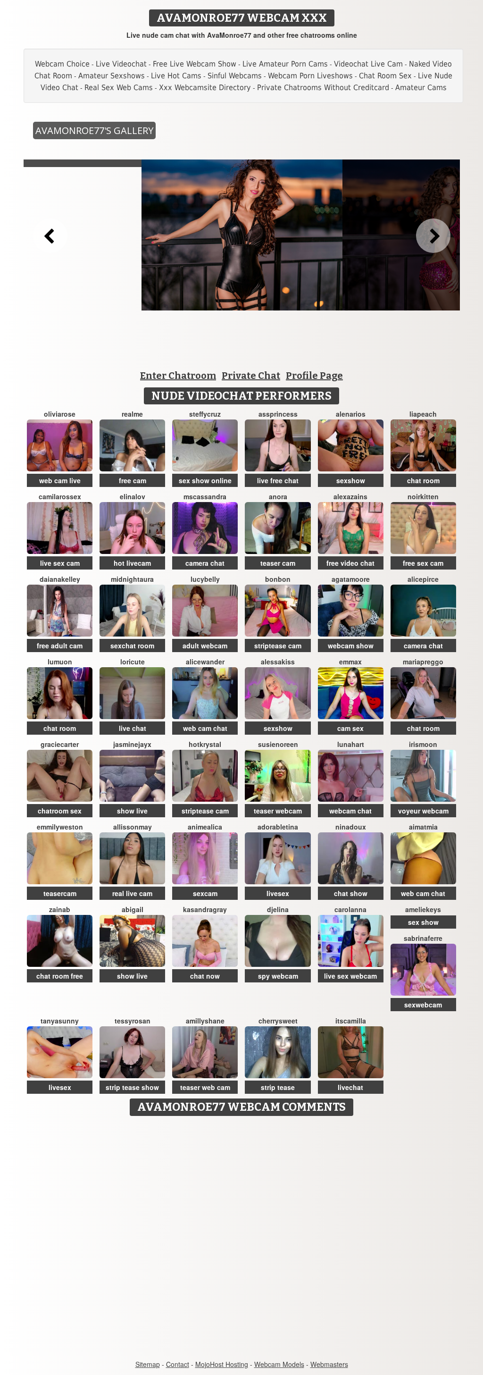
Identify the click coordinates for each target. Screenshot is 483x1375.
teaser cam (277, 563)
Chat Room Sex (385, 75)
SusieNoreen (278, 744)
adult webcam (205, 645)
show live (132, 810)
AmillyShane (205, 1020)
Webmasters (329, 1364)
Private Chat (251, 375)
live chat (132, 728)
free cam (132, 480)
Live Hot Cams (176, 75)
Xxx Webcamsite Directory (205, 87)
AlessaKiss (278, 661)
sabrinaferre (423, 938)
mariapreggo (423, 661)
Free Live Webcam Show (194, 63)
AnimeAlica (205, 826)
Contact (177, 1364)
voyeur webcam (423, 810)
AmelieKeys (423, 909)
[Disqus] (242, 1239)
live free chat (278, 480)
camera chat (205, 563)
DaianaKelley (60, 579)
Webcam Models (279, 1364)
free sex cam (423, 563)
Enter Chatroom (178, 375)
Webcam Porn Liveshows (310, 75)
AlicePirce (423, 579)
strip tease (278, 1087)
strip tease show (132, 1087)
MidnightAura (132, 579)
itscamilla (350, 1020)
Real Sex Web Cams (118, 87)
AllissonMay (132, 826)
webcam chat (350, 810)
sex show (423, 922)
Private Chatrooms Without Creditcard (323, 87)
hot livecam (132, 563)
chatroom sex (60, 810)
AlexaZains (350, 496)
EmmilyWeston (60, 826)
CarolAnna (350, 909)
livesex (277, 893)
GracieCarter (60, 744)
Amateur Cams (421, 87)
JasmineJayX (132, 744)
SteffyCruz (205, 414)
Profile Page (314, 375)
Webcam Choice (62, 63)
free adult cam (60, 645)
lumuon (60, 661)
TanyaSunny (60, 1020)
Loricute (132, 661)
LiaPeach (423, 414)
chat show (350, 893)
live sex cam (60, 563)
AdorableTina (278, 826)
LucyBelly (205, 579)
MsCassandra (204, 496)
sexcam (205, 893)
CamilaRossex (60, 496)
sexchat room (132, 645)
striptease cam (277, 645)
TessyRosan (132, 1020)
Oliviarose (59, 414)
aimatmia (423, 826)
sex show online (205, 480)
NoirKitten (423, 496)
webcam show (351, 645)
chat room (423, 480)
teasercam (59, 893)
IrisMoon (423, 744)
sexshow (350, 480)
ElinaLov (132, 496)
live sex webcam (350, 976)
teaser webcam (278, 810)
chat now (205, 976)
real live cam (132, 893)
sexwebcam (423, 1004)
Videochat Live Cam (368, 63)
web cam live (60, 480)
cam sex (350, 728)
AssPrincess (278, 414)
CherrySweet (278, 1020)
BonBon (278, 579)
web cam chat (205, 728)
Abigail (132, 909)
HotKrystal (205, 744)
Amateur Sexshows (111, 75)
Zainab (59, 909)
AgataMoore (351, 579)
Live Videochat (121, 63)
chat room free (59, 976)
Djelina (278, 909)
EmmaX (350, 661)
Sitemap (147, 1364)
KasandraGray (205, 909)
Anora (278, 496)
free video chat (350, 563)
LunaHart (350, 744)
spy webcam (278, 976)
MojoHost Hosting (221, 1364)
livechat (350, 1087)
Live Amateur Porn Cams (285, 63)
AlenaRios (351, 414)
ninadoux (350, 826)
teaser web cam (205, 1087)
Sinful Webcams (235, 75)
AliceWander (205, 661)
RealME (132, 414)
